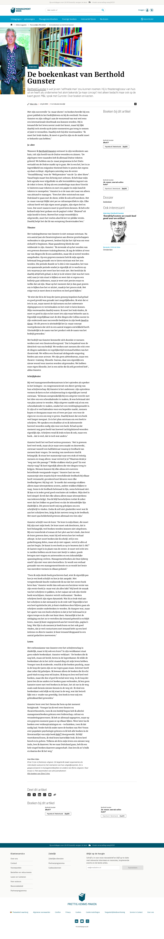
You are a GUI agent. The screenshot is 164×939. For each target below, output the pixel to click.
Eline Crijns (33, 104)
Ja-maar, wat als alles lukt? (113, 183)
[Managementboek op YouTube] (82, 921)
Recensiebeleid (17, 886)
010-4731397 (148, 19)
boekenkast (107, 202)
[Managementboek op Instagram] (87, 921)
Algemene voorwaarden (41, 912)
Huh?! (59, 734)
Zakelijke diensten (56, 859)
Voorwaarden (16, 868)
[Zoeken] (103, 10)
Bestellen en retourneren (21, 872)
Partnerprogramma (19, 891)
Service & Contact (136, 912)
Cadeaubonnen (55, 868)
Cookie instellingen (93, 912)
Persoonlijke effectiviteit (38, 25)
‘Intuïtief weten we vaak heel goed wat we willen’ (119, 217)
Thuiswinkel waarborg (20, 912)
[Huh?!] (111, 126)
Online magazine (21, 25)
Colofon (58, 912)
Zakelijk (52, 853)
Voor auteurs (16, 881)
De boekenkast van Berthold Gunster (61, 25)
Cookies (78, 912)
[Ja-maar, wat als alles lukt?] (111, 165)
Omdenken (108, 250)
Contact (14, 863)
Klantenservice (18, 853)
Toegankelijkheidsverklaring (115, 912)
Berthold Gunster (36, 89)
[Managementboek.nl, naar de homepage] (21, 13)
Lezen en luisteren (18, 877)
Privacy (68, 912)
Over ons (14, 859)
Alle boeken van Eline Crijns (38, 774)
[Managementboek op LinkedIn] (76, 921)
